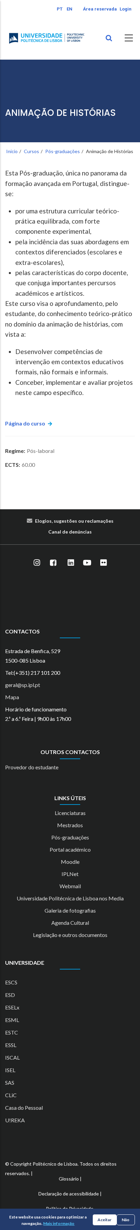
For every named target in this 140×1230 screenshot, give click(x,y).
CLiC (11, 1095)
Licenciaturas (70, 813)
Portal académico (70, 849)
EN (69, 9)
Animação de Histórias (60, 113)
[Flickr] (103, 563)
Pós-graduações (62, 151)
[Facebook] (53, 563)
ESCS (11, 982)
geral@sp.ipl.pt (22, 685)
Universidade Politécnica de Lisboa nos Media (70, 898)
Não (125, 1219)
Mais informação (58, 1223)
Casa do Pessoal (24, 1107)
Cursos (31, 151)
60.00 (28, 464)
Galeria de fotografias (70, 910)
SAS (9, 1082)
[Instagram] (37, 563)
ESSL (10, 1045)
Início (12, 151)
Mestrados (70, 825)
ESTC (11, 1032)
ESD (10, 995)
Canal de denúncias (70, 532)
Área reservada (100, 9)
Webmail (70, 886)
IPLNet (70, 874)
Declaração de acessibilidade (68, 1193)
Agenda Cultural (70, 922)
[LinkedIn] (71, 563)
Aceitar (104, 1219)
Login (126, 9)
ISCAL (12, 1057)
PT (60, 9)
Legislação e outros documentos (70, 935)
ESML (12, 1020)
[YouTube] (87, 563)
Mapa (12, 697)
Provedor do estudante (31, 767)
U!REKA (15, 1120)
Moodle (70, 861)
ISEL (10, 1070)
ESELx (12, 1007)
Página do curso (25, 423)
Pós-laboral (40, 450)
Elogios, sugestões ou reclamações (74, 521)
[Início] (46, 38)
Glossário (69, 1179)
